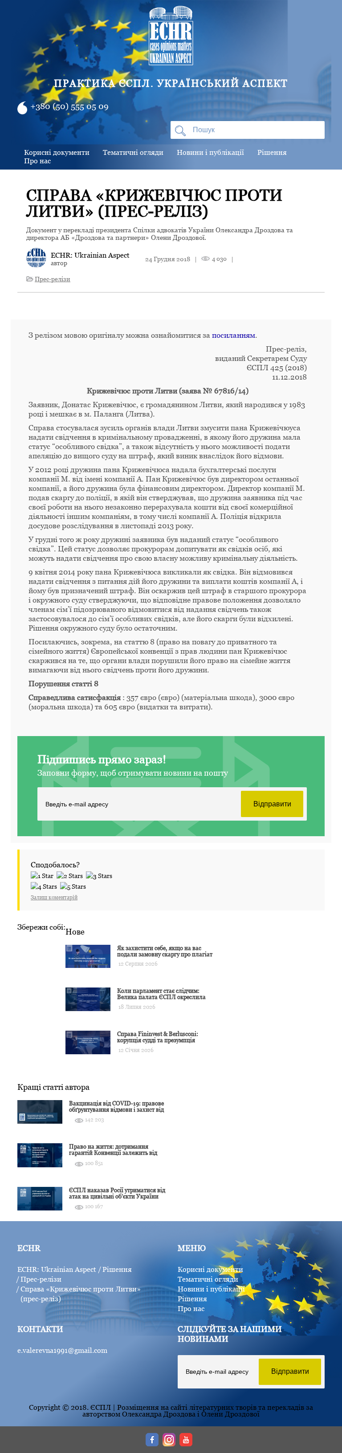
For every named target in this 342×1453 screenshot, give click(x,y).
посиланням (233, 335)
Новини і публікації (210, 152)
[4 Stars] (45, 885)
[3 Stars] (100, 874)
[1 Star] (44, 874)
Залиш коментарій (54, 897)
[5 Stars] (74, 885)
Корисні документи (57, 152)
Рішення (272, 152)
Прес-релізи (52, 279)
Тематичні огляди (133, 152)
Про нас (37, 161)
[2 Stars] (71, 874)
